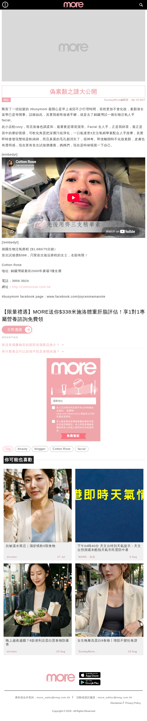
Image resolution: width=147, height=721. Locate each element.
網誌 (6, 100)
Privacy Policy (133, 703)
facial (82, 448)
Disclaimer (116, 703)
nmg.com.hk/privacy (67, 414)
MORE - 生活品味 (89, 556)
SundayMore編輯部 (116, 99)
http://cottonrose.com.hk (31, 287)
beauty (22, 448)
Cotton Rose (62, 448)
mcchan (12, 556)
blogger (40, 448)
